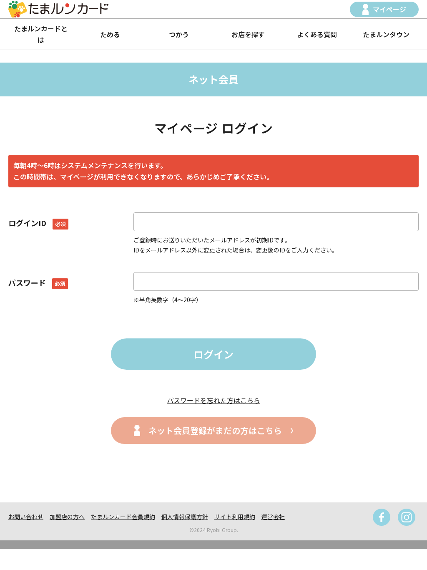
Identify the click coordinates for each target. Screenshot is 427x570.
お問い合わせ (25, 516)
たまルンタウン (386, 34)
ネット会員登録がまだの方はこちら (215, 430)
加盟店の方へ (67, 516)
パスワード (36, 282)
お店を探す (248, 34)
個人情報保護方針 (184, 516)
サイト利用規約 (234, 516)
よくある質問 (317, 34)
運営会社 (273, 516)
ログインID (37, 222)
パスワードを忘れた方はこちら (213, 400)
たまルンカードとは (41, 34)
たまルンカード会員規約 (123, 516)
